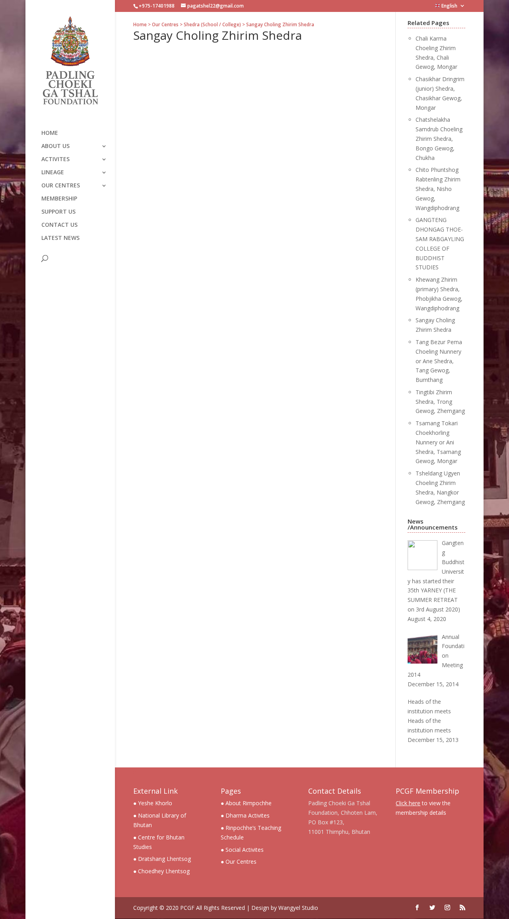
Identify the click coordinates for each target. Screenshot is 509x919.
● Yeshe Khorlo (152, 803)
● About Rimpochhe (246, 803)
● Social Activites (242, 849)
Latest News (60, 238)
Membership (59, 199)
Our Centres (60, 186)
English (448, 6)
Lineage (52, 172)
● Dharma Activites (245, 815)
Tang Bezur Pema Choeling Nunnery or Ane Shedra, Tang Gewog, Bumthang (439, 361)
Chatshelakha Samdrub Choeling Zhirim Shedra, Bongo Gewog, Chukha (439, 138)
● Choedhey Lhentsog (161, 871)
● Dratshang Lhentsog (162, 859)
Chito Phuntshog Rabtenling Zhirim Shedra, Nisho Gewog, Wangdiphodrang (438, 188)
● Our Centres (238, 861)
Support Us (58, 212)
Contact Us (59, 225)
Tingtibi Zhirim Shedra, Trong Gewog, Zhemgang (440, 401)
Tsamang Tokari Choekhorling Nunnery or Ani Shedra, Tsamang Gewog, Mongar (438, 442)
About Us (55, 146)
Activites (55, 159)
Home (49, 133)
